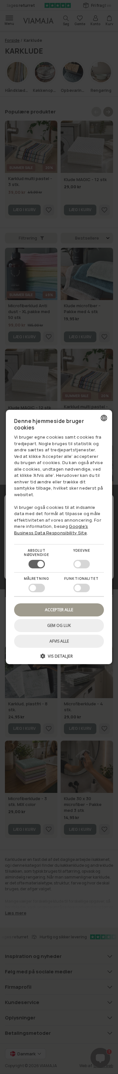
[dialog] (59, 537)
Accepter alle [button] (59, 610)
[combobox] (104, 418)
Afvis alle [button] (59, 641)
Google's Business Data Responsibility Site (51, 529)
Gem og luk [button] (59, 625)
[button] (59, 658)
